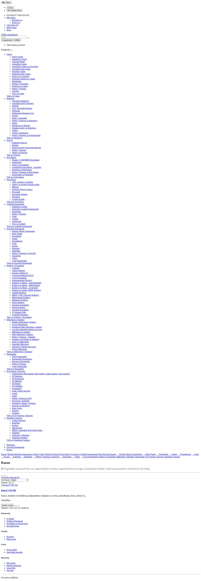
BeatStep (16, 423)
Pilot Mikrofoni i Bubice (22, 334)
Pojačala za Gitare (20, 86)
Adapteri (16, 268)
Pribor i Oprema (19, 89)
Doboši (15, 106)
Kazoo (15, 246)
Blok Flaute (17, 234)
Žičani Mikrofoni (19, 349)
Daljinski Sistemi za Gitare (23, 79)
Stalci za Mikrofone (20, 342)
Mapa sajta (11, 539)
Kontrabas (16, 211)
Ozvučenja (11, 179)
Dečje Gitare (17, 57)
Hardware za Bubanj (21, 125)
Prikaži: (4, 482)
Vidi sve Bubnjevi (14, 138)
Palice (14, 123)
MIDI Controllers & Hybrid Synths (27, 430)
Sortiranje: (5, 480)
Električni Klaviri (19, 143)
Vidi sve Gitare (13, 96)
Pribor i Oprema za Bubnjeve (24, 120)
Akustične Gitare (19, 64)
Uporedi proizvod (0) (10, 477)
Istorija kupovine (14, 565)
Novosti (10, 570)
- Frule (195, 454)
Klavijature (11, 157)
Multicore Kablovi (20, 300)
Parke (14, 396)
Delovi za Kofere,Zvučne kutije (25, 184)
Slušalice (16, 433)
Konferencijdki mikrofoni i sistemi (27, 327)
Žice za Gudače (19, 224)
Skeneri (15, 410)
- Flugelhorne (184, 454)
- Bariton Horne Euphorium (129, 454)
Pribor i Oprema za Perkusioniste (26, 135)
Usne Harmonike (19, 261)
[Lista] (2, 475)
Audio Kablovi (18, 270)
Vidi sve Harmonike (15, 369)
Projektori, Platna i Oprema (24, 403)
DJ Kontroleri (18, 379)
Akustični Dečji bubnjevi (23, 103)
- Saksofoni (65, 457)
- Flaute (173, 454)
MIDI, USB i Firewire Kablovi (25, 295)
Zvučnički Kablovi (20, 315)
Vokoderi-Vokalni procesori (24, 347)
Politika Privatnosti (15, 521)
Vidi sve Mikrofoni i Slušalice (19, 352)
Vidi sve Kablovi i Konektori (19, 317)
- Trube (76, 457)
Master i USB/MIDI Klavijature (26, 160)
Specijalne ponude (14, 552)
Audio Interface (19, 420)
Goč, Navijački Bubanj (22, 108)
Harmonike (11, 354)
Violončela (16, 221)
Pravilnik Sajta (13, 526)
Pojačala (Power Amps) (22, 189)
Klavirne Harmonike (21, 361)
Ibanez (4, 454)
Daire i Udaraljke (19, 118)
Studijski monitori (19, 438)
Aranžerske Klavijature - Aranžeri (26, 167)
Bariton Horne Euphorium (23, 231)
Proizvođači (12, 550)
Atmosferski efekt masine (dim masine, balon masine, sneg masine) (41, 374)
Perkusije (16, 111)
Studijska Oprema (14, 418)
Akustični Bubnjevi (20, 101)
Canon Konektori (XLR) (23, 275)
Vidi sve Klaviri (13, 155)
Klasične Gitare (18, 71)
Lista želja (11, 568)
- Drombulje (162, 454)
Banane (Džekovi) (20, 273)
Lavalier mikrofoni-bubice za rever (27, 329)
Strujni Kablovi (18, 307)
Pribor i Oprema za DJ (21, 398)
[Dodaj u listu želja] (16, 505)
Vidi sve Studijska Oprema (18, 440)
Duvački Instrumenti (15, 229)
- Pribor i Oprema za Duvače (46, 457)
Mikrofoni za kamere (21, 332)
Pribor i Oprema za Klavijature (25, 172)
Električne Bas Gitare (21, 74)
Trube (14, 258)
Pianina (15, 145)
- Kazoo (5, 457)
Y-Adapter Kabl (19, 312)
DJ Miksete (17, 381)
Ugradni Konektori (20, 310)
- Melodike (26, 457)
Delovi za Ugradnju (20, 76)
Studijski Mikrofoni (20, 344)
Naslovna (11, 445)
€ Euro (10, 8)
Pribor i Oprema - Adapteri (23, 337)
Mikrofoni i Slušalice (16, 320)
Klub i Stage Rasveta (21, 391)
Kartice (15, 425)
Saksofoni (16, 256)
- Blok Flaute (149, 454)
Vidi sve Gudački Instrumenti (19, 226)
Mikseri (15, 187)
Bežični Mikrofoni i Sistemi (24, 322)
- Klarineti (15, 457)
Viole (14, 216)
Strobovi (15, 413)
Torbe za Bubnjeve (20, 133)
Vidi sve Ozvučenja (15, 202)
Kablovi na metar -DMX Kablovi (26, 290)
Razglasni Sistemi (19, 194)
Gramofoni (16, 388)
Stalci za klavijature (20, 165)
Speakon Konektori (20, 305)
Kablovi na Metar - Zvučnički (25, 288)
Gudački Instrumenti (15, 204)
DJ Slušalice (17, 386)
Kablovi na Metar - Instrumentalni (26, 283)
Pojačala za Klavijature (22, 170)
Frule (14, 243)
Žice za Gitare (18, 93)
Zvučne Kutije (18, 199)
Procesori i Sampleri (20, 401)
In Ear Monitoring (20, 324)
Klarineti (16, 248)
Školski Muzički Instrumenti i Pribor (23, 454)
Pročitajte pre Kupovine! (17, 523)
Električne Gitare (19, 59)
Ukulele (15, 91)
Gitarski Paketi (18, 61)
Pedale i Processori (20, 84)
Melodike (16, 251)
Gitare (9, 54)
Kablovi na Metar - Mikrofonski (26, 285)
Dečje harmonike (19, 356)
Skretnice (16, 197)
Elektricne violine (19, 207)
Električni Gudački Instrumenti (25, 209)
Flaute (14, 238)
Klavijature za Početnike (22, 175)
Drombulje (16, 236)
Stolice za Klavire (19, 152)
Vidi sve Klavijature (15, 177)
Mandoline (16, 81)
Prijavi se (16, 22)
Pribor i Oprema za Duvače (24, 253)
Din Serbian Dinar (14, 10)
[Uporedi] (19, 505)
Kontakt (10, 537)
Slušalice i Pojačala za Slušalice (25, 339)
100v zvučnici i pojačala (22, 182)
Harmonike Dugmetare (22, 359)
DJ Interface (17, 376)
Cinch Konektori (19, 278)
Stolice (15, 130)
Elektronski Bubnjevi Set (23, 113)
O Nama (10, 519)
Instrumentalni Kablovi (22, 280)
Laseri (14, 393)
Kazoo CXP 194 (8, 490)
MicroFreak (17, 428)
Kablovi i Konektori (15, 265)
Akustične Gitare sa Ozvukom (25, 66)
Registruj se (17, 20)
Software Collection (20, 435)
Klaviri (10, 140)
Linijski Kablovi (19, 293)
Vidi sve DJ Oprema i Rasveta (20, 415)
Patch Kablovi (18, 302)
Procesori (16, 192)
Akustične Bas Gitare (21, 69)
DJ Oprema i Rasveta (16, 371)
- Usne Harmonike (89, 457)
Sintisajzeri (16, 162)
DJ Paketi (16, 383)
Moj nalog (11, 563)
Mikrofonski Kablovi (21, 297)
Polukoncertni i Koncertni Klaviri (26, 148)
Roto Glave (17, 408)
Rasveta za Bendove (21, 406)
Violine (15, 219)
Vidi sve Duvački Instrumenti (19, 263)
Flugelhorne (17, 241)
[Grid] (5, 475)
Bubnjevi (10, 98)
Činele (15, 116)
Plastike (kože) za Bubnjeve (24, 128)
